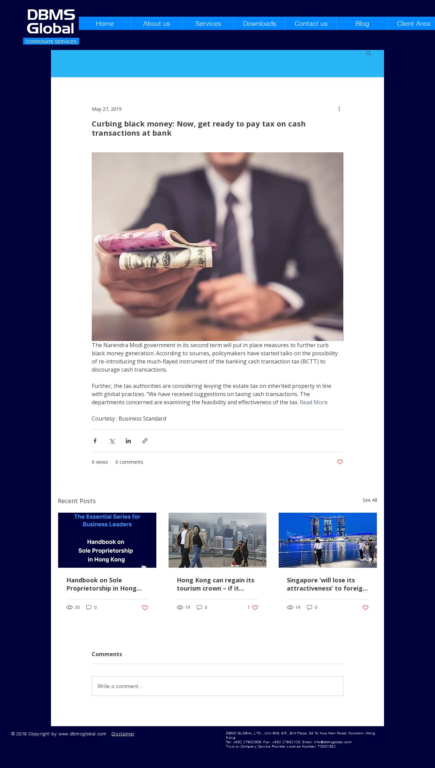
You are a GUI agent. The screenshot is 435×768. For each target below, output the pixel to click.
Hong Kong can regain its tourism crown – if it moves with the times (215, 584)
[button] (368, 52)
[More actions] (339, 109)
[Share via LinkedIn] (128, 441)
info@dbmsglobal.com (333, 742)
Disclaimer (123, 733)
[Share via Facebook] (95, 441)
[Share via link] (145, 441)
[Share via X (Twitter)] (111, 441)
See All (370, 500)
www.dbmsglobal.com (82, 733)
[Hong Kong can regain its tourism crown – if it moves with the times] (218, 540)
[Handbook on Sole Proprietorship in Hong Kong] (107, 540)
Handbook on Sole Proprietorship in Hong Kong (101, 584)
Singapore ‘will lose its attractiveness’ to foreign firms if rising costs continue (326, 584)
